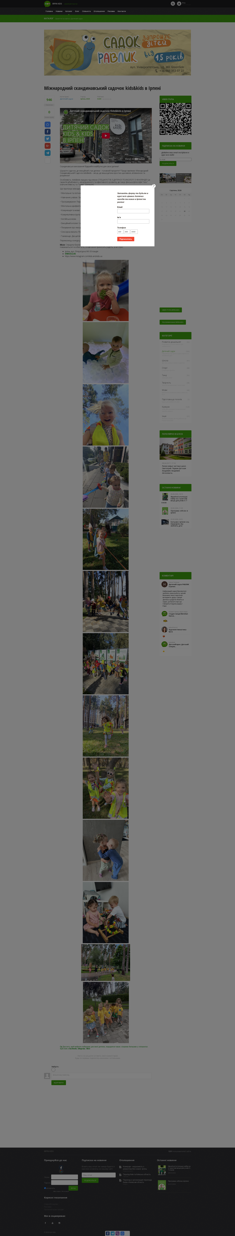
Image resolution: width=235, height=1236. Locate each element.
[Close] (154, 186)
